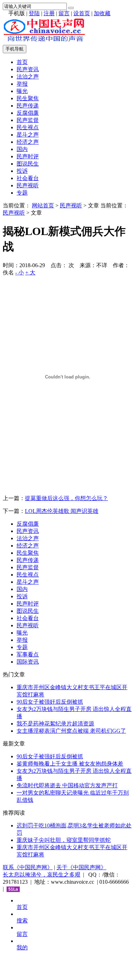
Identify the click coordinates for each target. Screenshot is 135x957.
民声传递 (28, 106)
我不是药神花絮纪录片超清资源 (55, 723)
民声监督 (28, 120)
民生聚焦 (28, 98)
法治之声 (28, 76)
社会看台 (28, 178)
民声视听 (28, 185)
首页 (22, 62)
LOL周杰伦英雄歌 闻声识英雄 (61, 511)
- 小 (19, 272)
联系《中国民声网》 (28, 867)
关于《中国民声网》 (81, 867)
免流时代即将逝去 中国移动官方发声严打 (67, 785)
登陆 (34, 13)
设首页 (81, 13)
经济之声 (28, 142)
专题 (22, 193)
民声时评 (28, 156)
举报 (22, 84)
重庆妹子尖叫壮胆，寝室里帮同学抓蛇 (64, 840)
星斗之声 (28, 135)
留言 (64, 13)
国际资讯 (28, 662)
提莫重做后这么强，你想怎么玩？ (66, 498)
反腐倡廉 (28, 113)
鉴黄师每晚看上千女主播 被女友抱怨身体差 (70, 764)
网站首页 (43, 205)
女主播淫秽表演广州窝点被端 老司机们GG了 (71, 731)
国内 (22, 149)
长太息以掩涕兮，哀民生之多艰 (41, 875)
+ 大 (30, 272)
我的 (22, 947)
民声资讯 (28, 69)
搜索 (22, 920)
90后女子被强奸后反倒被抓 (50, 702)
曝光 (22, 91)
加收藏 (102, 13)
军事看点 (28, 654)
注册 (49, 13)
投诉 (22, 171)
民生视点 (28, 127)
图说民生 (28, 164)
